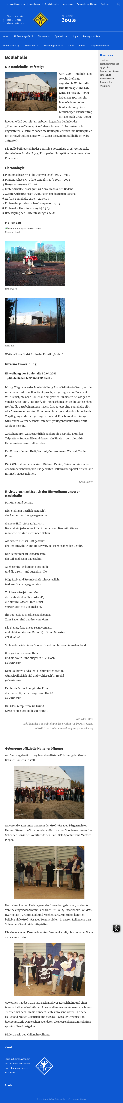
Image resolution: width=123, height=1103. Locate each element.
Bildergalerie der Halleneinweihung (27, 1034)
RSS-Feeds (10, 1072)
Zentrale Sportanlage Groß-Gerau (61, 148)
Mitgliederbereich (100, 45)
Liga (75, 36)
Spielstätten (61, 36)
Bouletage (30, 45)
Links (71, 45)
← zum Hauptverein (16, 4)
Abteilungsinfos (52, 45)
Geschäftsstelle (52, 4)
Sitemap (83, 1099)
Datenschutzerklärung (87, 4)
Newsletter (24, 1063)
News (5, 36)
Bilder (82, 45)
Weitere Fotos (13, 354)
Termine (42, 36)
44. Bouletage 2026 (23, 36)
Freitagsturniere (91, 36)
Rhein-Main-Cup (11, 45)
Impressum (68, 4)
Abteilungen (35, 4)
